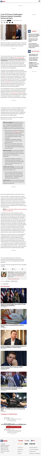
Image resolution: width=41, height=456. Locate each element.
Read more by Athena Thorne (14, 278)
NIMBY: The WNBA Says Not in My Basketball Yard (13, 409)
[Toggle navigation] (39, 1)
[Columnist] (4, 274)
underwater (7, 82)
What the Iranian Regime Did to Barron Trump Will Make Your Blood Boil (13, 305)
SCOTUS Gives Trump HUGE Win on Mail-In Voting (12, 326)
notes (4, 74)
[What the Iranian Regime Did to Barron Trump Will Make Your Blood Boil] (14, 295)
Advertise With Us (33, 447)
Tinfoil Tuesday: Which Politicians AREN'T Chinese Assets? (12, 367)
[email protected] (20, 275)
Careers (19, 453)
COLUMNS (7, 281)
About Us (20, 451)
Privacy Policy (32, 451)
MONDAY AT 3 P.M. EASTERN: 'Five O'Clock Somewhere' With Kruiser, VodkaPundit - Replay (34, 65)
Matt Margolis (3, 327)
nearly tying (13, 93)
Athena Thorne (4, 20)
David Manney (3, 411)
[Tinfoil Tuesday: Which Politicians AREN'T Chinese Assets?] (14, 358)
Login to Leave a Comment (14, 427)
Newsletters (20, 449)
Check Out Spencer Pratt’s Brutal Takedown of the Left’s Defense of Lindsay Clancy (13, 346)
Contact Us (20, 447)
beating (21, 93)
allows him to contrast (17, 132)
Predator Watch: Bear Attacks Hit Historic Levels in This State (33, 59)
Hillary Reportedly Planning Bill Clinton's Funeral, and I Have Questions (11, 388)
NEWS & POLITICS (14, 281)
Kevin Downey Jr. (4, 369)
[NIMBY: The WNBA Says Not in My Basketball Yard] (14, 400)
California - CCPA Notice (34, 453)
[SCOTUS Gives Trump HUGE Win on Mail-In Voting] (14, 316)
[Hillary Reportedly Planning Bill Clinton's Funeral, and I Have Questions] (14, 379)
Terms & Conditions (33, 449)
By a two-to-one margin (19, 57)
